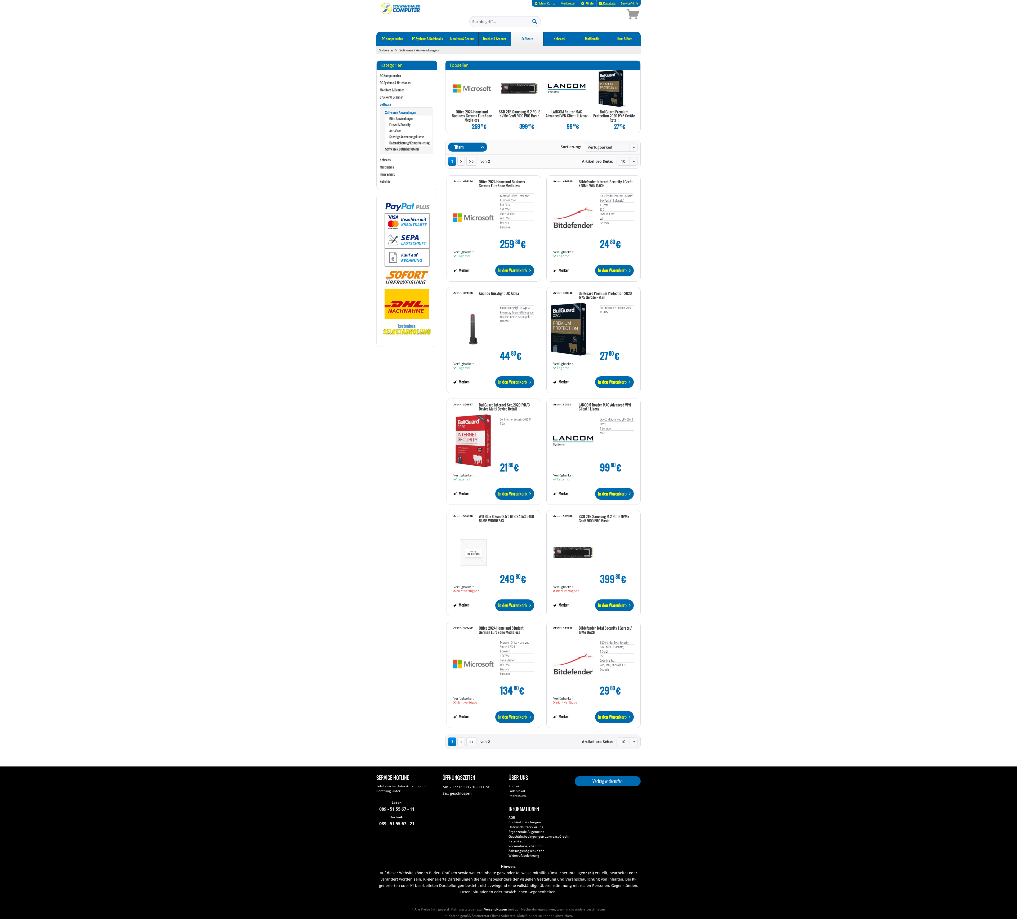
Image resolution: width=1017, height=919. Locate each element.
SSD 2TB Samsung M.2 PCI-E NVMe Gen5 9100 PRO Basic (519, 114)
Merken (464, 270)
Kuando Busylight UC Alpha (499, 293)
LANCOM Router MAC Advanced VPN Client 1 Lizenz (567, 114)
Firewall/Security (400, 124)
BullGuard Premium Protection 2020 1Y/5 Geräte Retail (614, 116)
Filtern (458, 147)
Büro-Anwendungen (401, 118)
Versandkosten (495, 909)
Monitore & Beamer (392, 90)
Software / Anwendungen (400, 112)
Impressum (517, 795)
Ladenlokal (516, 791)
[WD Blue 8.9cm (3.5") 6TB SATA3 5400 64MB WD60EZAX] (473, 549)
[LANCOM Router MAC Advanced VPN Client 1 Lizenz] (567, 88)
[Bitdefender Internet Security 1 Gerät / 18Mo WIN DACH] (573, 215)
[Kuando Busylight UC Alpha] (473, 326)
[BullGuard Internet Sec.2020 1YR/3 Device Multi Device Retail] (473, 438)
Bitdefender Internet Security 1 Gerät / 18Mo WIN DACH (606, 184)
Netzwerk (385, 160)
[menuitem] (545, 3)
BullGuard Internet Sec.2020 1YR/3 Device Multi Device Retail (504, 407)
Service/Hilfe (629, 3)
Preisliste (608, 3)
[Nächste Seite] (461, 161)
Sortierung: (571, 146)
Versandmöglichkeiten (525, 846)
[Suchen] (535, 21)
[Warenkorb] (614, 15)
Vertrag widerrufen (607, 781)
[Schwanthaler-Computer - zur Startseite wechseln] (400, 15)
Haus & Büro (387, 174)
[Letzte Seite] (471, 161)
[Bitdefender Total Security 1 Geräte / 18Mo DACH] (573, 661)
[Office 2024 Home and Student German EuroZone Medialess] (473, 661)
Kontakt (514, 786)
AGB (511, 817)
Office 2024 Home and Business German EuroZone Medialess (472, 116)
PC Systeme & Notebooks (395, 83)
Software (385, 104)
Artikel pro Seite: (597, 161)
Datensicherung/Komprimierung (409, 143)
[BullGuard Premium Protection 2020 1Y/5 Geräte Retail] (614, 88)
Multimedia (387, 167)
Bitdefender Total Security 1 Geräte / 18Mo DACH (605, 630)
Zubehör (385, 181)
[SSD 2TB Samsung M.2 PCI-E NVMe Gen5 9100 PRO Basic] (519, 88)
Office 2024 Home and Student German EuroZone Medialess (501, 630)
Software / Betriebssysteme (402, 149)
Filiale (589, 3)
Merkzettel (568, 3)
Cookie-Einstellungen (524, 822)
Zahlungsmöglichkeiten (526, 851)
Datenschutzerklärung (525, 827)
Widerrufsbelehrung (523, 855)
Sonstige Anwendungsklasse (406, 137)
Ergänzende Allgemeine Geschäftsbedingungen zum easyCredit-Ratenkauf (539, 836)
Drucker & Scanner (391, 97)
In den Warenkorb (512, 270)
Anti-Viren (395, 131)
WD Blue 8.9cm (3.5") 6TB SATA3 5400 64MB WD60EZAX (506, 518)
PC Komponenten (390, 75)
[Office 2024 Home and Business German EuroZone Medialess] (472, 88)
